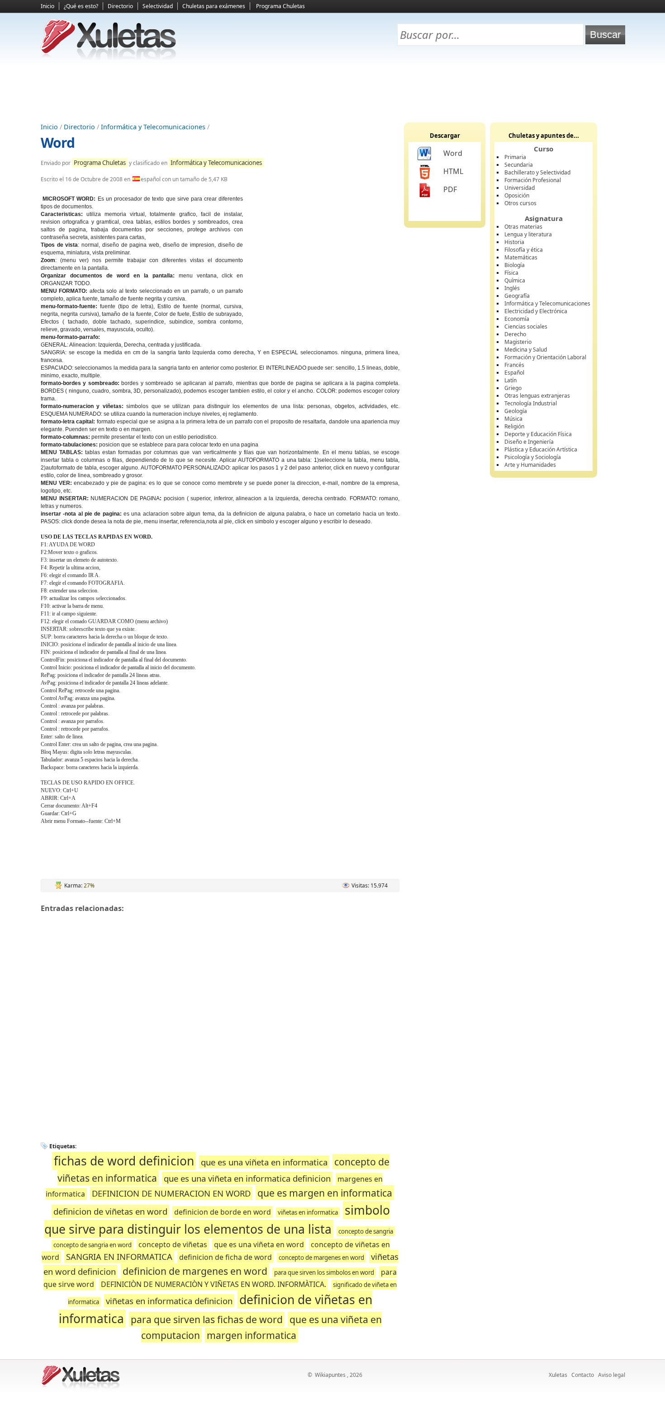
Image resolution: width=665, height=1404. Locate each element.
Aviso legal (611, 1375)
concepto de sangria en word (92, 1245)
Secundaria (518, 165)
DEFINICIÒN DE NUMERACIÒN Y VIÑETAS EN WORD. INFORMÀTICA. (213, 1284)
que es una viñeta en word (259, 1244)
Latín (510, 380)
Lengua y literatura (528, 234)
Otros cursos (520, 203)
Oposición (516, 195)
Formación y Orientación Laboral (545, 357)
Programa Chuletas (280, 6)
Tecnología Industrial (530, 403)
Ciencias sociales (525, 326)
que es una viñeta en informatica (264, 1162)
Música (513, 419)
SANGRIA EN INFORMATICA (119, 1256)
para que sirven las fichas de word (207, 1319)
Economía (516, 319)
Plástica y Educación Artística (540, 449)
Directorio (120, 6)
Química (514, 280)
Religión (514, 426)
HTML (453, 171)
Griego (513, 388)
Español (514, 372)
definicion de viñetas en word (110, 1211)
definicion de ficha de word (225, 1257)
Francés (514, 365)
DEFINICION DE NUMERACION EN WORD (171, 1193)
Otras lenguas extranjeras (537, 395)
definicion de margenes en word (195, 1270)
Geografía (517, 296)
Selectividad (157, 6)
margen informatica (251, 1335)
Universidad (519, 188)
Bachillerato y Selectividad (537, 172)
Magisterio (518, 342)
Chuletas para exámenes (213, 6)
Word (58, 142)
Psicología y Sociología (532, 457)
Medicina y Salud (525, 349)
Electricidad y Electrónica (535, 311)
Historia (514, 242)
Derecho (515, 334)
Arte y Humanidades (530, 465)
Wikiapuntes (330, 1375)
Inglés (512, 288)
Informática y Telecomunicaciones (153, 126)
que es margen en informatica (324, 1192)
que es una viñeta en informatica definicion (247, 1178)
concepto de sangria (365, 1231)
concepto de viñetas (172, 1244)
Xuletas (558, 1375)
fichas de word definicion (124, 1161)
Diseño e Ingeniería (529, 442)
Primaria (515, 157)
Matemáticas (520, 257)
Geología (515, 411)
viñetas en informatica (308, 1212)
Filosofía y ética (523, 250)
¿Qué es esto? (81, 6)
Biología (514, 265)
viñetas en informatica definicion (169, 1300)
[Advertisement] (332, 90)
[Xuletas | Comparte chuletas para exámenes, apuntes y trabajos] (108, 57)
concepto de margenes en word (321, 1258)
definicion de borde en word (222, 1212)
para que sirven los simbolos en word (324, 1272)
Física (511, 273)
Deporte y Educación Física (538, 434)
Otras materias (523, 226)
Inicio (47, 6)
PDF (450, 189)
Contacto (582, 1375)
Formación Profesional (532, 180)
